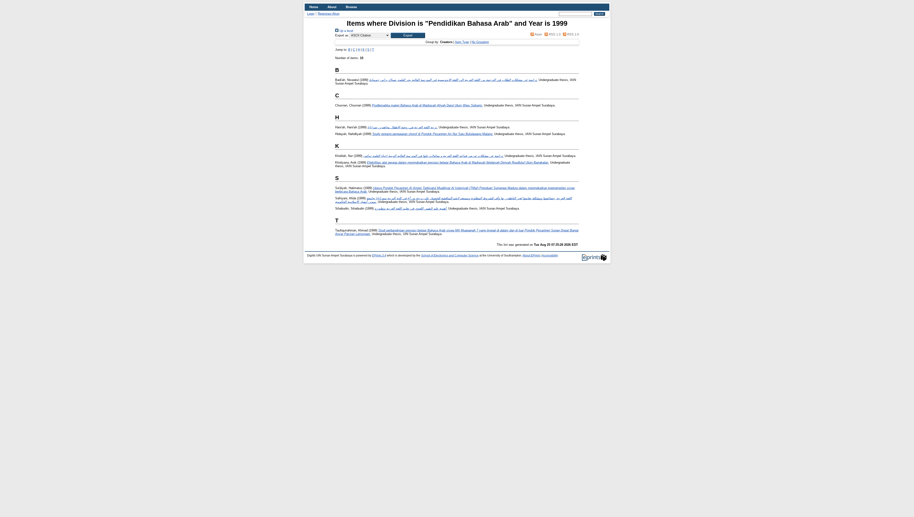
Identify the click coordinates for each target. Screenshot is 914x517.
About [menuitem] (332, 7)
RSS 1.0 (554, 34)
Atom (538, 34)
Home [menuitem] (313, 7)
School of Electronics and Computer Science (450, 255)
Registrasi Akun (328, 13)
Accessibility (550, 255)
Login (310, 13)
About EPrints (531, 255)
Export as (341, 35)
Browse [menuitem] (351, 7)
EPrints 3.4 (379, 255)
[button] (408, 35)
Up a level (345, 31)
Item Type (462, 42)
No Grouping (480, 42)
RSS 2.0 (572, 34)
